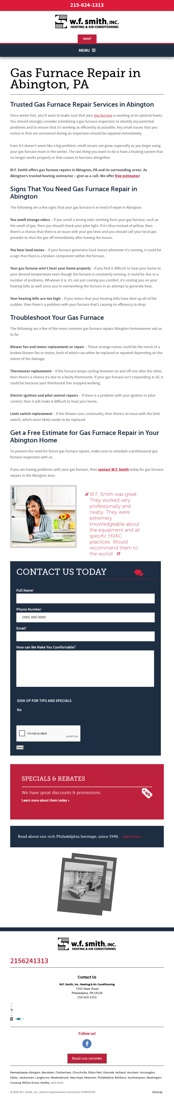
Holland (120, 1073)
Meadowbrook (60, 1078)
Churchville (80, 1073)
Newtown (90, 1078)
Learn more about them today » (46, 800)
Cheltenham (63, 1073)
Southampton (136, 1078)
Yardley (45, 1083)
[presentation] (48, 733)
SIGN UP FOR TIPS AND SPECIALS (44, 700)
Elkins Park (95, 1073)
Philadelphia (106, 1078)
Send (20, 747)
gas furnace (103, 115)
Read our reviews (87, 1058)
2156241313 (29, 961)
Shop (87, 38)
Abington (35, 1073)
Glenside (108, 1073)
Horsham (133, 1073)
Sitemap (157, 1092)
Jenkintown (26, 1078)
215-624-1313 (87, 5)
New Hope (76, 1078)
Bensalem (48, 1073)
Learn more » (132, 836)
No (19, 710)
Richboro (120, 1078)
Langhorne (42, 1078)
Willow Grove (30, 1083)
